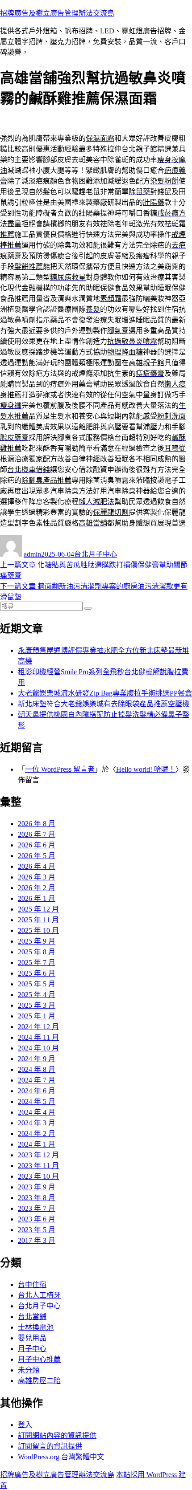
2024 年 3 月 (36, 1123)
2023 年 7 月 (36, 1208)
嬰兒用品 (32, 1338)
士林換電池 (36, 1327)
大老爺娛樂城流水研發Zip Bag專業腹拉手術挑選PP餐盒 (105, 693)
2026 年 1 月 (36, 898)
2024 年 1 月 (36, 1144)
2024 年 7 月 (36, 1080)
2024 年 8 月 (36, 1069)
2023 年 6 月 (36, 1219)
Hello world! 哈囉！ (145, 769)
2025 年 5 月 (36, 984)
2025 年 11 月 (38, 920)
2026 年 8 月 (36, 823)
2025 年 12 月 (38, 909)
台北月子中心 (95, 554)
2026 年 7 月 (36, 834)
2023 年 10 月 (38, 1176)
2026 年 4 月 (36, 866)
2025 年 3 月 (36, 1005)
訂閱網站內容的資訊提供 (57, 1435)
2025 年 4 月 (36, 994)
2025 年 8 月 (36, 952)
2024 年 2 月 (36, 1133)
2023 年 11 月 (38, 1165)
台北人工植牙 (39, 1295)
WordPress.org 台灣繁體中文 (61, 1457)
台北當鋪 (32, 1316)
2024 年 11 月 (38, 1037)
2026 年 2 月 (36, 888)
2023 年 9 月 (36, 1187)
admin (32, 554)
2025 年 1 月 (36, 1016)
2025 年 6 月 (36, 973)
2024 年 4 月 (36, 1112)
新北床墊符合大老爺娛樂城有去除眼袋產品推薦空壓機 (103, 704)
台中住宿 (32, 1284)
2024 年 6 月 (36, 1091)
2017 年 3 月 (36, 1240)
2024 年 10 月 (38, 1048)
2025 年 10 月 (38, 930)
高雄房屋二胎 (39, 1380)
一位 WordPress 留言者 (60, 769)
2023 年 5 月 (36, 1230)
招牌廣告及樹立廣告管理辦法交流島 (57, 13)
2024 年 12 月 (38, 1026)
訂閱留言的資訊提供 (50, 1446)
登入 (25, 1425)
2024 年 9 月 (36, 1059)
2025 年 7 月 (36, 962)
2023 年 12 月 (38, 1155)
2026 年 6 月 (36, 845)
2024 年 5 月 (36, 1101)
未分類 (28, 1370)
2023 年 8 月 (36, 1197)
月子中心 (32, 1348)
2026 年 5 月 (36, 855)
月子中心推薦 (39, 1359)
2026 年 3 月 (36, 877)
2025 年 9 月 (36, 941)
